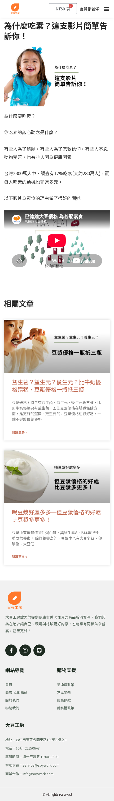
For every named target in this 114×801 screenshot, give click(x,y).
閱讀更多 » (19, 432)
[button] (106, 8)
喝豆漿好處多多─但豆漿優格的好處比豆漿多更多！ (56, 515)
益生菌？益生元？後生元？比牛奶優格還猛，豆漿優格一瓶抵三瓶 (56, 385)
